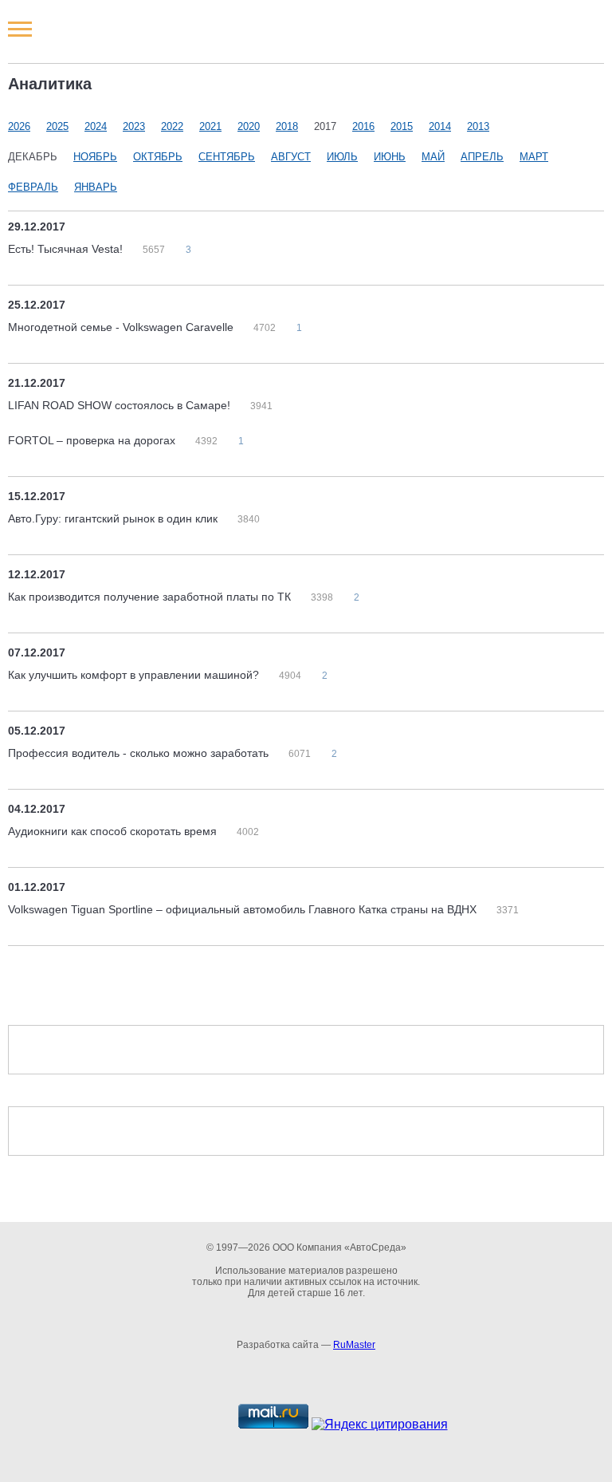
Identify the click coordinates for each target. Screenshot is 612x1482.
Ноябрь (95, 157)
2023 (134, 126)
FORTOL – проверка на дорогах (93, 440)
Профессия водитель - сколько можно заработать (140, 753)
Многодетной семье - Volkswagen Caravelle (122, 327)
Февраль (33, 187)
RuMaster (354, 1344)
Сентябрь (226, 157)
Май (433, 157)
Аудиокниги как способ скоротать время (114, 831)
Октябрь (157, 157)
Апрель (482, 157)
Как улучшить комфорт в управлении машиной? (135, 674)
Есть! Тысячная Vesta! (67, 248)
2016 (363, 126)
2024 (95, 126)
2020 (248, 126)
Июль (342, 157)
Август (291, 157)
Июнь (390, 157)
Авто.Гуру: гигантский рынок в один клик (114, 518)
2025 (57, 126)
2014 (440, 126)
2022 (172, 126)
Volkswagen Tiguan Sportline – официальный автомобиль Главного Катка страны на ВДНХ (244, 909)
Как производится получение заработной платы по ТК (151, 596)
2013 (478, 126)
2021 (210, 126)
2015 (401, 126)
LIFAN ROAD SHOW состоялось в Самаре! (120, 405)
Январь (95, 187)
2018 (287, 126)
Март (534, 157)
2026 (19, 126)
